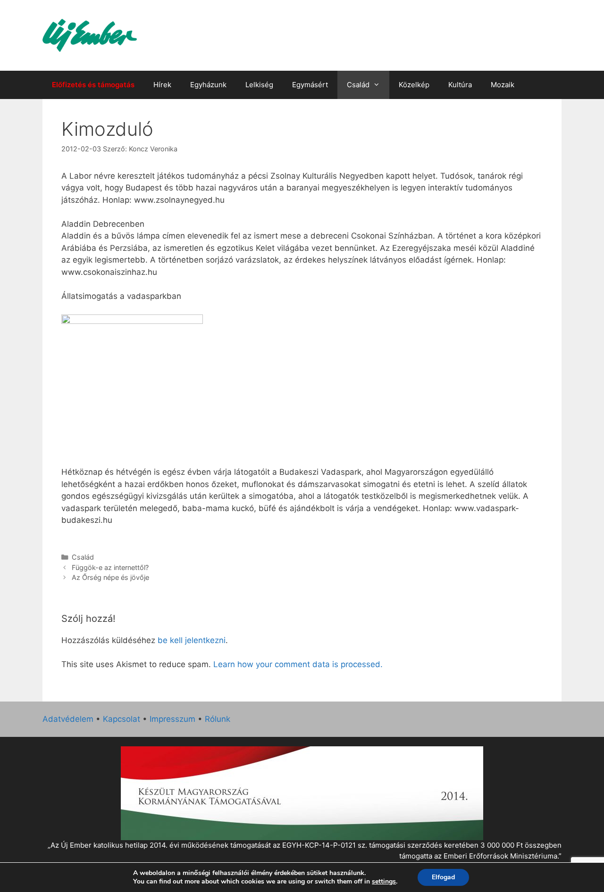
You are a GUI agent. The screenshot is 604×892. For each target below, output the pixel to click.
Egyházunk (208, 84)
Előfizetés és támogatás (93, 84)
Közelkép (414, 84)
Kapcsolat (121, 719)
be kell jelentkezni (192, 640)
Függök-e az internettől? (110, 567)
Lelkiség (259, 84)
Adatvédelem (67, 719)
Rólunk (217, 719)
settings (384, 881)
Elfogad (443, 877)
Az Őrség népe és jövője (110, 577)
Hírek (162, 84)
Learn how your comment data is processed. (298, 664)
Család (358, 84)
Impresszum (172, 719)
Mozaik (502, 84)
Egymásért (310, 84)
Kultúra (460, 84)
